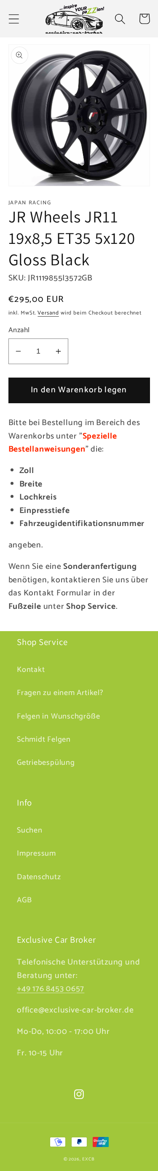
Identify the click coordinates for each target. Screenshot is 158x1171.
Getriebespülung (46, 762)
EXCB (88, 1159)
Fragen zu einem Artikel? (60, 693)
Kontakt (31, 669)
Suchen (30, 830)
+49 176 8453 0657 (50, 989)
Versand (48, 313)
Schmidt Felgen (44, 739)
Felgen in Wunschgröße (58, 716)
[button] (14, 19)
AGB (24, 900)
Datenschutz (39, 877)
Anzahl (19, 330)
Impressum (36, 853)
